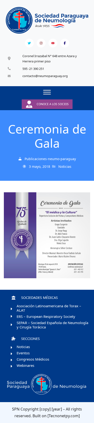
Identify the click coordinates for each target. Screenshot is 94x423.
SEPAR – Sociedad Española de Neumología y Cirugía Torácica (52, 324)
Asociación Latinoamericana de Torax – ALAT (49, 308)
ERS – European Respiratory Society (46, 316)
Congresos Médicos (33, 359)
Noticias (64, 166)
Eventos (23, 352)
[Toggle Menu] (47, 92)
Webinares (25, 365)
